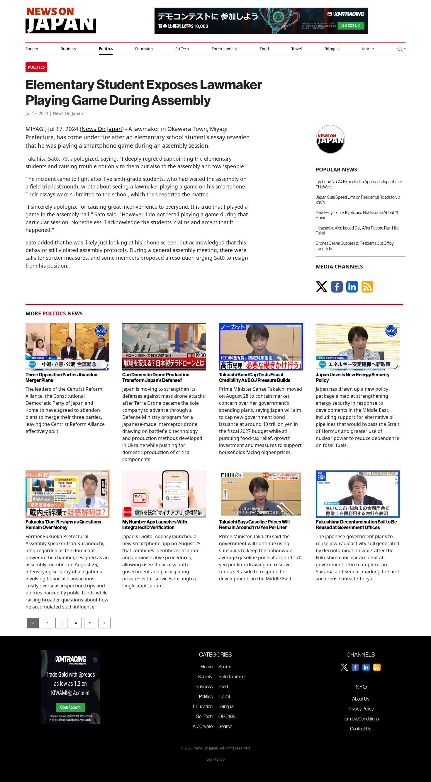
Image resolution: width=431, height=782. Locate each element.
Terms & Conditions (361, 719)
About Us (360, 699)
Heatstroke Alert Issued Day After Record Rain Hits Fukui (357, 230)
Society (32, 48)
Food (264, 48)
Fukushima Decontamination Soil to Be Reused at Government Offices (356, 524)
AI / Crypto (203, 726)
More (366, 48)
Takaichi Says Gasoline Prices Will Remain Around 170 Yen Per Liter (254, 524)
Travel (296, 48)
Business (68, 48)
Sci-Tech (182, 48)
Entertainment (224, 48)
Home (207, 666)
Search (225, 726)
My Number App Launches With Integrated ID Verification (154, 524)
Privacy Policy (361, 709)
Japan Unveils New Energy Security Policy (352, 377)
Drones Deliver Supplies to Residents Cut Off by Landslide (355, 246)
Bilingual (332, 48)
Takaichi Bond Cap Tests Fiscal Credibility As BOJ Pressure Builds (254, 377)
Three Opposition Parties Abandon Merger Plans (61, 377)
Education (144, 48)
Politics (106, 48)
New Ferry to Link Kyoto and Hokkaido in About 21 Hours (357, 215)
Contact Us (360, 729)
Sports (224, 666)
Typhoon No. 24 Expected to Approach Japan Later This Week (359, 184)
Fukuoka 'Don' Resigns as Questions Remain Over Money (63, 524)
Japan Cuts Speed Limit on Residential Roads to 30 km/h (358, 200)
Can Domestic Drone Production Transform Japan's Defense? (155, 377)
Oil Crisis (226, 716)
